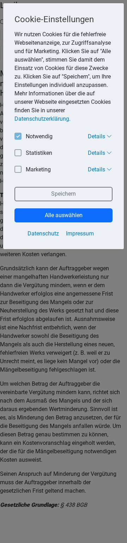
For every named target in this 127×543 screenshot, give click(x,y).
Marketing (38, 169)
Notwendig (39, 136)
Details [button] (97, 136)
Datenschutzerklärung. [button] (42, 118)
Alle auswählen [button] (64, 215)
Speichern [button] (63, 193)
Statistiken (39, 153)
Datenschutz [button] (43, 233)
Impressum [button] (80, 233)
